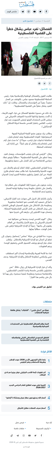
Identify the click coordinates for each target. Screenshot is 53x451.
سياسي (38, 21)
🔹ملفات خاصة (20, 428)
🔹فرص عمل (20, 422)
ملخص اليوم (12, 11)
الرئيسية (47, 21)
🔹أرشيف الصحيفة (44, 428)
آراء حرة (49, 422)
